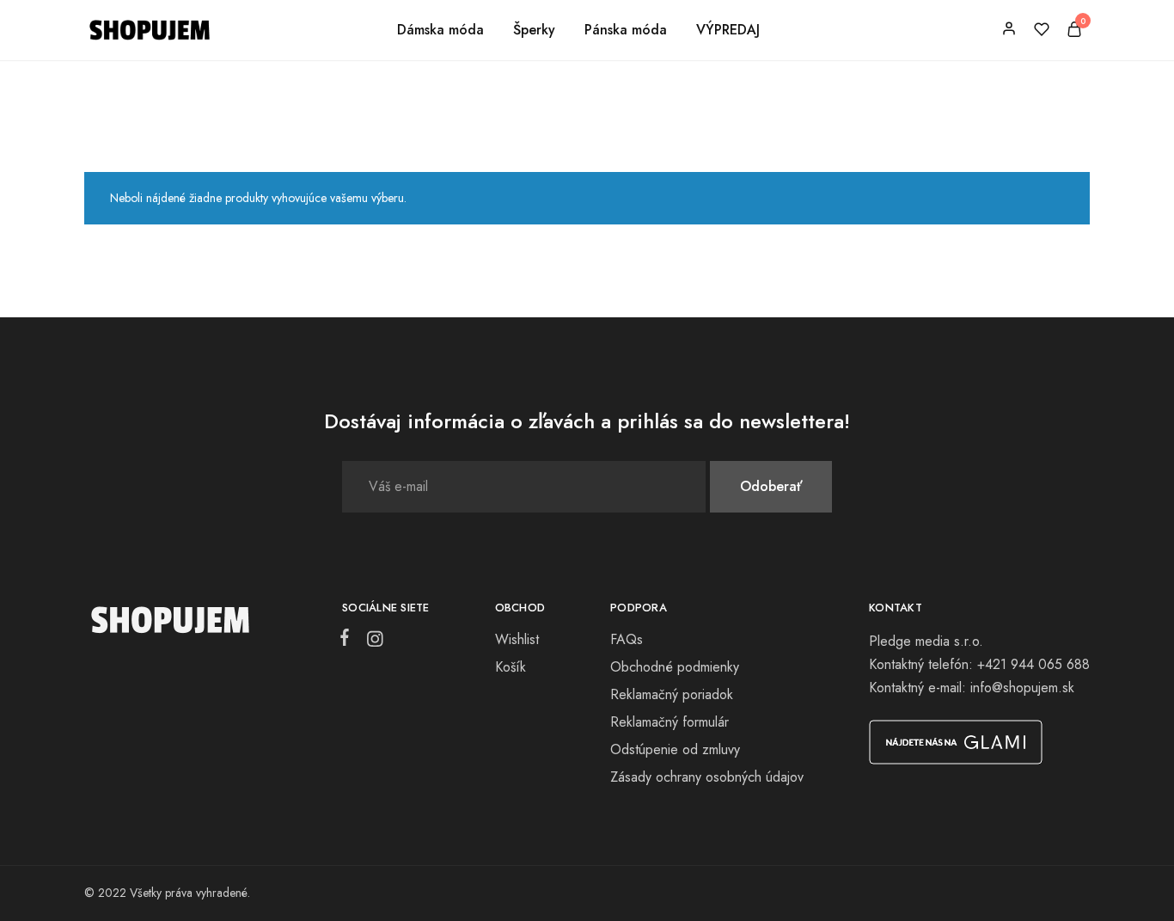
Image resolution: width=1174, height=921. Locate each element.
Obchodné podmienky (674, 667)
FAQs (626, 639)
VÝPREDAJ (728, 30)
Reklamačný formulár (669, 722)
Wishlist (517, 639)
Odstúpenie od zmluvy (675, 749)
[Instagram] (371, 642)
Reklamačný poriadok (671, 694)
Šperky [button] (534, 30)
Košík (510, 667)
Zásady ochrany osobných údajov (707, 777)
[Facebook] (348, 641)
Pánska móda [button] (625, 30)
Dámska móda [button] (440, 30)
